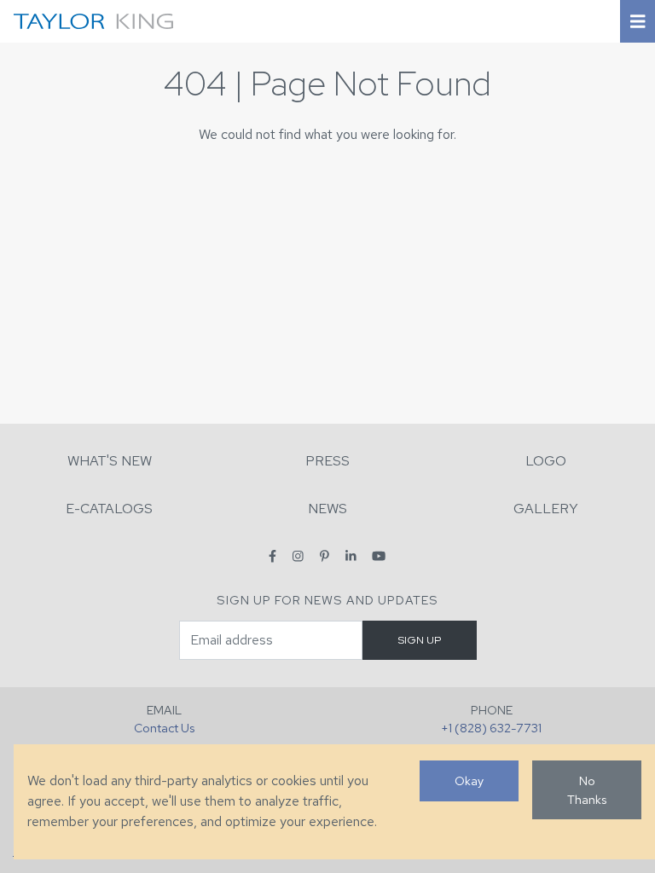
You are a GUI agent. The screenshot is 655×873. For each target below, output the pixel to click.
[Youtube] (378, 555)
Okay (469, 780)
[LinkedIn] (350, 555)
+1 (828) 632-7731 (491, 728)
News (327, 508)
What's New (109, 461)
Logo (545, 461)
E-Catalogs (109, 508)
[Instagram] (298, 555)
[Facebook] (272, 555)
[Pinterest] (324, 555)
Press (327, 461)
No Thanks (586, 789)
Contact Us (164, 728)
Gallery (545, 508)
